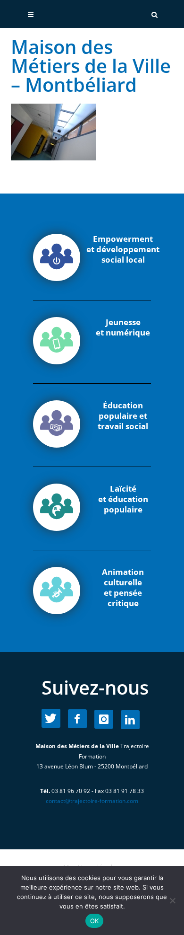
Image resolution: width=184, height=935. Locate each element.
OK (94, 921)
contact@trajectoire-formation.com (92, 801)
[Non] (172, 900)
